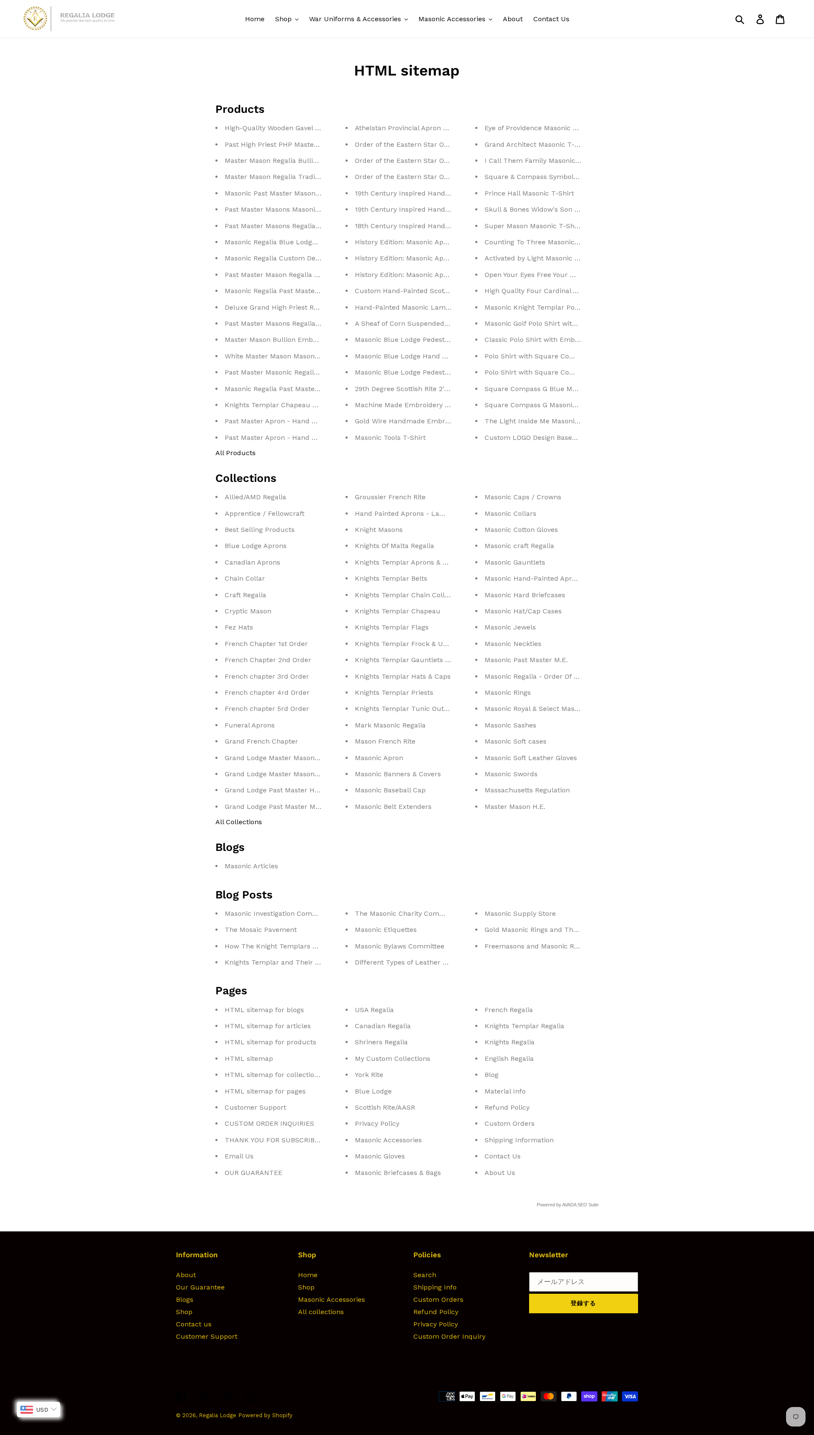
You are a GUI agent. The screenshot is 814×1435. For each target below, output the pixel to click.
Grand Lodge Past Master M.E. (274, 807)
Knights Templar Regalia (524, 1026)
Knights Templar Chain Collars (405, 595)
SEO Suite (588, 1204)
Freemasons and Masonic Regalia (539, 946)
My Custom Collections (392, 1059)
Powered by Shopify (265, 1415)
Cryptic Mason (248, 611)
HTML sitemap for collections (273, 1075)
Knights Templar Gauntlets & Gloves (414, 660)
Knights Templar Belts (391, 578)
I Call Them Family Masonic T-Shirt (542, 161)
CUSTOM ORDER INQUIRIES (269, 1123)
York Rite (369, 1075)
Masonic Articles (251, 866)
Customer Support (255, 1107)
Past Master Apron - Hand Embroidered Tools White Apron (320, 438)
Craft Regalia (245, 595)
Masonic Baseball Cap (390, 790)
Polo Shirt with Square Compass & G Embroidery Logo (573, 356)
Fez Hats (239, 627)
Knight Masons (379, 530)
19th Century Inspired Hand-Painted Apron (424, 209)
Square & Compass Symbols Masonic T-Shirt (558, 177)
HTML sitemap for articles (268, 1026)
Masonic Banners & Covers (398, 774)
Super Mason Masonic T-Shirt (533, 226)
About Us (500, 1173)
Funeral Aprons (250, 725)
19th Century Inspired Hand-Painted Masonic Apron (439, 193)
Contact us (194, 1324)
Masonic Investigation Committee (279, 913)
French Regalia (509, 1010)
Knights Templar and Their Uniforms (285, 962)
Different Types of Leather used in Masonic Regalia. (439, 962)
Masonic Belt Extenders (393, 807)
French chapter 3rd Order (267, 676)
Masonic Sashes (510, 725)
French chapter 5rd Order (267, 709)
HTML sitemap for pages (265, 1091)
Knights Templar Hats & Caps (403, 676)
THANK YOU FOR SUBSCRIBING (275, 1140)
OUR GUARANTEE (253, 1173)
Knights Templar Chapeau (397, 611)
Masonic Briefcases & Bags (398, 1173)
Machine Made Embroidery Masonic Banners (427, 405)
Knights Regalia (510, 1042)
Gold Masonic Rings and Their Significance (554, 930)
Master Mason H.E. (515, 807)
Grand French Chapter (261, 741)
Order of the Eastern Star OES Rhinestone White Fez (440, 161)
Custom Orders (510, 1123)
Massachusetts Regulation (527, 790)
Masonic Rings (508, 692)
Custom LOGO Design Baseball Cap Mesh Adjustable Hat (577, 438)
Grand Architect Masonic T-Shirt (537, 144)
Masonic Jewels (510, 627)
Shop (184, 1312)
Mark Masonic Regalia (390, 725)
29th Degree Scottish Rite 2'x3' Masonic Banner (431, 389)
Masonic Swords (511, 774)
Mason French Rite (385, 741)
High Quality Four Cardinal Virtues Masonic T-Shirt (567, 291)
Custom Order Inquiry (449, 1336)
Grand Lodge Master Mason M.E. (277, 774)
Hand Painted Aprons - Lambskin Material (423, 513)
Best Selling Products (260, 530)
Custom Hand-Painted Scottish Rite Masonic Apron (438, 291)
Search (424, 1275)
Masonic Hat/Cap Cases (523, 611)
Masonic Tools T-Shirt (390, 438)
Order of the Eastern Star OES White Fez (421, 177)
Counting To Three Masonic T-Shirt (542, 242)
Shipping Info (435, 1287)
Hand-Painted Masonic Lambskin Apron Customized (440, 307)
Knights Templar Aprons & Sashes (410, 562)
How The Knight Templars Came (278, 946)
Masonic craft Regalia (519, 546)
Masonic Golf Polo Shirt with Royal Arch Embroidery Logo (578, 323)
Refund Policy (507, 1107)
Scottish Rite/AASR (385, 1107)
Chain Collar (245, 578)
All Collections (238, 822)
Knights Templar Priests (394, 692)
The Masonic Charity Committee (407, 913)
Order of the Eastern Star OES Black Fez (420, 144)
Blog (492, 1075)
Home (308, 1275)
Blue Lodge (373, 1091)
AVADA (569, 1204)
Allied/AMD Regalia (255, 497)
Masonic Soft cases (515, 741)
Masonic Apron (379, 758)
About (186, 1275)
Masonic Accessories (388, 1140)
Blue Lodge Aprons (256, 546)
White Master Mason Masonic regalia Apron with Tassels (316, 356)
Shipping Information (519, 1140)
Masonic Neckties (513, 644)
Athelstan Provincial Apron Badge (409, 128)
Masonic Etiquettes (386, 930)
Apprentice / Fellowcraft (264, 513)
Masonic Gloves (380, 1156)
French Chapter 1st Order (266, 644)
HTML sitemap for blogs (264, 1010)
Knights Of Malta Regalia (394, 546)
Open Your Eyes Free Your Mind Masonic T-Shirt (562, 275)
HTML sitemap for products (270, 1042)
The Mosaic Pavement (261, 930)
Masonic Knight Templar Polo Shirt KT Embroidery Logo (576, 307)
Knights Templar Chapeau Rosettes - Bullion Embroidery (317, 405)
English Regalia (509, 1059)
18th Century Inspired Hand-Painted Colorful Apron (439, 226)
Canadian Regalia (383, 1026)
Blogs (184, 1299)
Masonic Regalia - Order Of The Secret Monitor (561, 676)
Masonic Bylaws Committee (399, 946)
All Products (235, 453)
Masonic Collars (510, 513)
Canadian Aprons (252, 562)
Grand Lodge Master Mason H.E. (277, 758)
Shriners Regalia (381, 1042)
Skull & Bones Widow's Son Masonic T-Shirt (555, 209)
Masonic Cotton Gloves (521, 530)
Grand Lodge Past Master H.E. (273, 790)
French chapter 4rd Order (267, 692)
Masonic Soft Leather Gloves (531, 758)
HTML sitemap (249, 1059)
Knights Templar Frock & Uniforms (411, 644)
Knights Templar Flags (392, 627)
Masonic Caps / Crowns (523, 497)
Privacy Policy (377, 1123)
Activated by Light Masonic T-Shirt (541, 258)
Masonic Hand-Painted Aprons (534, 578)
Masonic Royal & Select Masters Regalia (549, 709)
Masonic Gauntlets (515, 562)
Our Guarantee (200, 1287)
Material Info (505, 1091)
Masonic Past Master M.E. (526, 660)
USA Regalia (374, 1010)
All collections (321, 1312)
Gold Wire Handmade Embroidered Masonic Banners (441, 421)
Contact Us (503, 1156)
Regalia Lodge (217, 1415)
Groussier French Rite (390, 497)
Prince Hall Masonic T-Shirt (529, 193)
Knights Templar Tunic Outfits (404, 709)
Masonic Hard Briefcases (525, 595)
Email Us (239, 1156)
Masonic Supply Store (520, 913)
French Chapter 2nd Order (268, 660)
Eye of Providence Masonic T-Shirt (540, 128)
